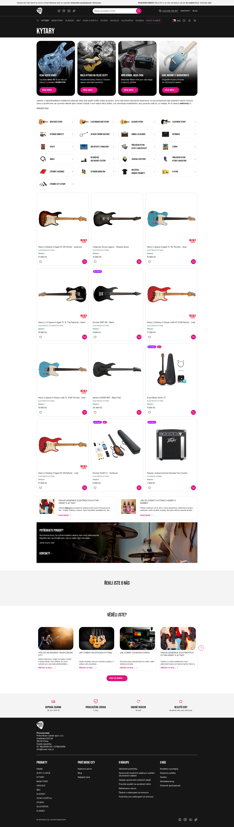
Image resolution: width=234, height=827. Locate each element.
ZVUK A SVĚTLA (44, 798)
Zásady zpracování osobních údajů (135, 780)
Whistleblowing (167, 781)
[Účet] (189, 20)
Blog (195, 11)
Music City (45, 820)
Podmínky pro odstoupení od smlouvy (136, 796)
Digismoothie (61, 820)
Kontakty (185, 11)
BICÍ (38, 790)
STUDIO (40, 802)
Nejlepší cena (84, 777)
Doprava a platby (168, 773)
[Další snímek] (201, 648)
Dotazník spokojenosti (170, 785)
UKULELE (41, 785)
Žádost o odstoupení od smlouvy (134, 792)
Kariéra (163, 777)
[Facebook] (59, 11)
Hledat (40, 769)
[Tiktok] (74, 11)
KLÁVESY (41, 794)
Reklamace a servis (127, 788)
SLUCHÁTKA (42, 806)
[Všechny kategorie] (37, 20)
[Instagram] (64, 11)
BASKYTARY (42, 781)
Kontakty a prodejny (169, 769)
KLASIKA (41, 811)
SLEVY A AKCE (43, 773)
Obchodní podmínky (128, 769)
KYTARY (40, 777)
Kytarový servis (85, 769)
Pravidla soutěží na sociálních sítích (135, 784)
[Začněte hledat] (138, 11)
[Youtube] (69, 10)
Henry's (68, 508)
